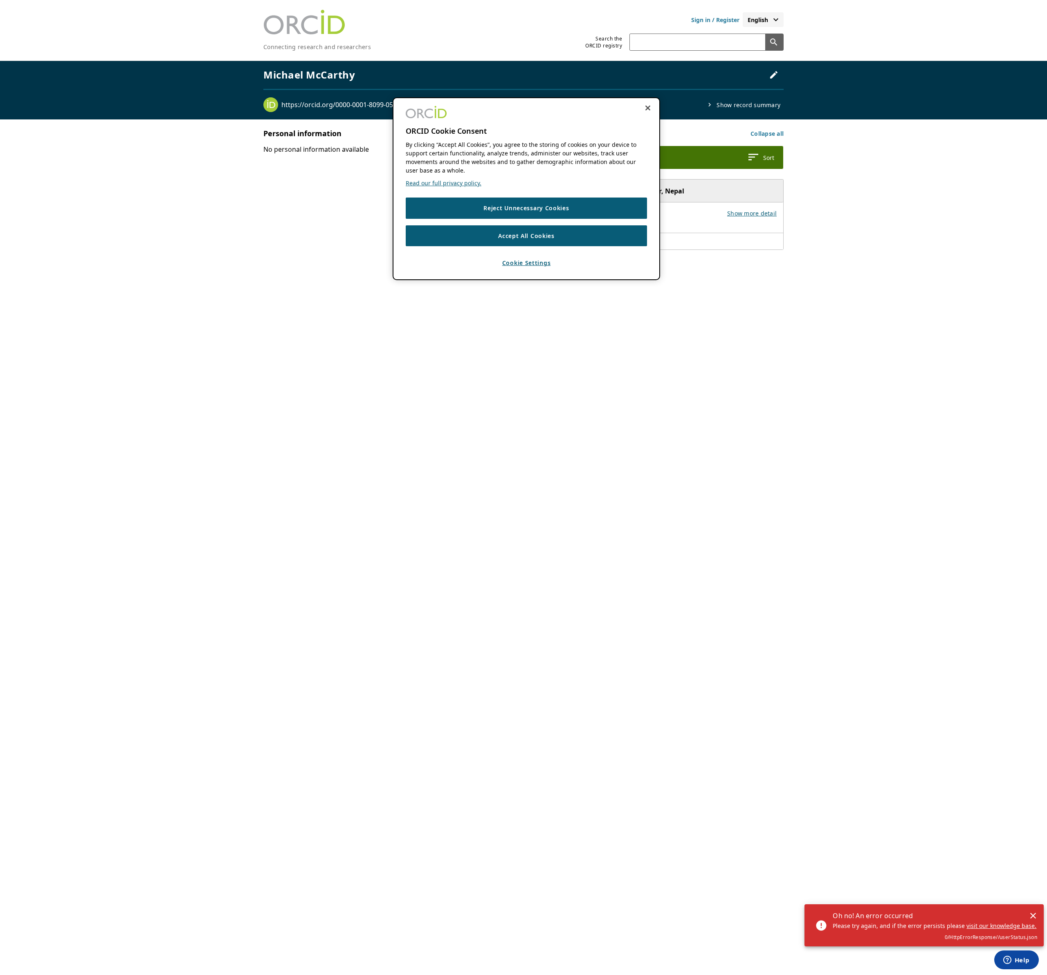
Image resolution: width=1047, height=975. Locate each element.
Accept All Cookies (526, 236)
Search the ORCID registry (603, 42)
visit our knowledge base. (1001, 926)
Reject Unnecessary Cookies (526, 208)
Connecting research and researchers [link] (317, 47)
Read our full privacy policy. (443, 183)
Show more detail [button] (752, 213)
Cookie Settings (526, 263)
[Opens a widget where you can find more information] (1016, 960)
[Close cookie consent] (648, 108)
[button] (767, 133)
